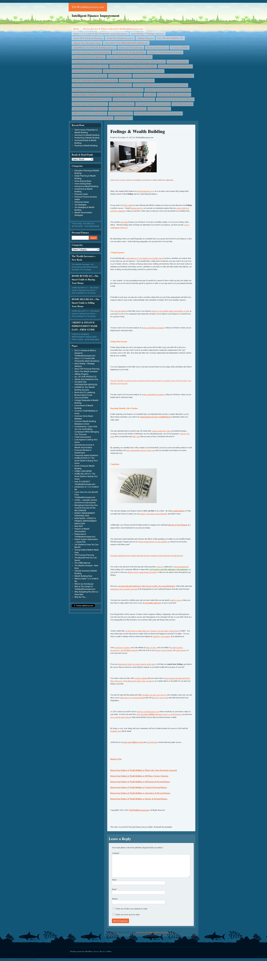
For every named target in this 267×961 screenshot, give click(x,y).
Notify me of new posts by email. (127, 914)
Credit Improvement (177, 61)
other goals (136, 436)
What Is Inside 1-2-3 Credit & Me (89, 113)
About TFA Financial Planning (88, 38)
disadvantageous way (146, 191)
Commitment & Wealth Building (129, 52)
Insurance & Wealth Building (86, 186)
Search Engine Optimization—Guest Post (134, 99)
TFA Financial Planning (121, 104)
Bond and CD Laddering (131, 47)
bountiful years (115, 731)
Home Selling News (82, 183)
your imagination (120, 311)
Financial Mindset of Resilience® (175, 66)
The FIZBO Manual (182, 104)
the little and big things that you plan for (139, 681)
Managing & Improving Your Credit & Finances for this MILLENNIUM (107, 89)
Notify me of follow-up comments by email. (131, 908)
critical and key (181, 650)
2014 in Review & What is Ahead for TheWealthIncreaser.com (113, 28)
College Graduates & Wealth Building (91, 52)
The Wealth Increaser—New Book (89, 108)
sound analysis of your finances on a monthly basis (144, 258)
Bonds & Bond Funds (156, 47)
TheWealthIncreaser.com (88, 7)
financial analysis (136, 208)
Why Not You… (123, 118)
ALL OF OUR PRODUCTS (170, 38)
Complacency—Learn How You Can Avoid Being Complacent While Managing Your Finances (118, 61)
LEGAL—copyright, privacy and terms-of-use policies (160, 85)
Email (114, 889)
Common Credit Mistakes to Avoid (165, 52)
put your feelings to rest (133, 742)
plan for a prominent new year (148, 711)
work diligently (152, 742)
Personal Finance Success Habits (141, 827)
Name (115, 879)
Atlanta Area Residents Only (87, 42)
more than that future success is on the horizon (159, 714)
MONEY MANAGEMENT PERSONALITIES (168, 89)
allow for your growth (160, 697)
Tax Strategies (80, 204)
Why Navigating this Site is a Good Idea (92, 118)
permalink (168, 827)
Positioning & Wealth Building (86, 137)
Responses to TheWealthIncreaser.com (91, 99)
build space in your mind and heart (132, 697)
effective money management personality (142, 572)
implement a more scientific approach (123, 589)
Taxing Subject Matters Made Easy (90, 104)
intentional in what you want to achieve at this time (136, 664)
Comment (116, 853)
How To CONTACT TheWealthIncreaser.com (95, 80)
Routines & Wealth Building (85, 145)
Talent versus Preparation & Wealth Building (86, 131)
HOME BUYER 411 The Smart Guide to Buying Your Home (133, 71)
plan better (124, 222)
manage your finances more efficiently (153, 513)
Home (76, 28)
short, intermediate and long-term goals (140, 450)
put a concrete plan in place (120, 717)
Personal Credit (81, 194)
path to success (176, 600)
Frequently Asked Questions (87, 71)
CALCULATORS (179, 47)
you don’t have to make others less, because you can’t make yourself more (152, 630)
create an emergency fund (161, 431)
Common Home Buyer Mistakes (88, 56)
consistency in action (122, 647)
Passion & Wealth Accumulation (174, 94)
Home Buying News (82, 181)
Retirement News (81, 202)
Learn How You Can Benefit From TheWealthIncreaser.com (101, 85)
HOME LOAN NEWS (120, 75)
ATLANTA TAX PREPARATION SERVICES (126, 42)
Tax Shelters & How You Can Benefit (175, 99)
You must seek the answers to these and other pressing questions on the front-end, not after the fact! (146, 555)
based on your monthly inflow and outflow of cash (170, 311)
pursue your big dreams (163, 650)
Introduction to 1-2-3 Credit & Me (136, 80)
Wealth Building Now (159, 108)
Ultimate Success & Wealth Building (127, 108)
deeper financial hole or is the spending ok (154, 541)
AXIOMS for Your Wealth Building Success (94, 47)
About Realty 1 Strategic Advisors (147, 33)
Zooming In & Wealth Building (86, 135)
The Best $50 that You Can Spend (153, 104)
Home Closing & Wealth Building (89, 75)
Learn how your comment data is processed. (152, 932)
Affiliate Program (145, 38)
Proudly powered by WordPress (81, 951)
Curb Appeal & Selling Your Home (90, 66)
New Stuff (150, 94)
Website (115, 898)
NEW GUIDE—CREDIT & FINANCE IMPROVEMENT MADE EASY (107, 94)
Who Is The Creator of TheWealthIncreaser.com (158, 113)
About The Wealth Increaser (119, 38)
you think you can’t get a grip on (153, 694)
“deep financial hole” (181, 566)
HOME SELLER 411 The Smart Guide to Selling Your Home (163, 75)
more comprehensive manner (153, 327)
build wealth (127, 205)
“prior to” (160, 566)
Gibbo (109, 951)
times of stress (151, 647)
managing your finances (161, 636)
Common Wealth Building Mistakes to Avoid (129, 56)
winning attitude (141, 678)
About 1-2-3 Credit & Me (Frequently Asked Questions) (100, 33)
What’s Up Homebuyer (120, 113)
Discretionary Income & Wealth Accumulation (133, 66)
